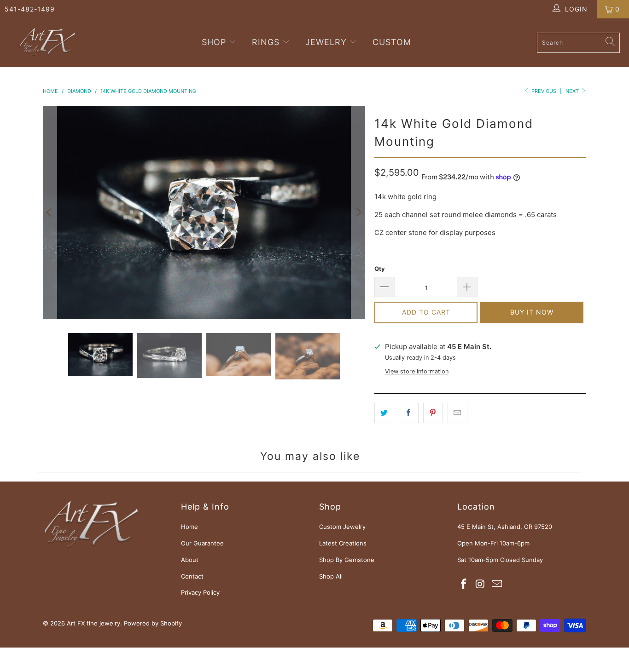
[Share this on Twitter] (384, 413)
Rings (266, 42)
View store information (416, 371)
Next (572, 91)
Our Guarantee (202, 543)
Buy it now (531, 312)
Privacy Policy (200, 592)
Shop (215, 42)
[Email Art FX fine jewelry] (497, 584)
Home (189, 526)
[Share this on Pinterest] (433, 413)
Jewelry (326, 42)
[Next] (358, 212)
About (189, 559)
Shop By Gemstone (346, 559)
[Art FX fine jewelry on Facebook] (464, 584)
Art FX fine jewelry (93, 623)
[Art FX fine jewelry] (47, 43)
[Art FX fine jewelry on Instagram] (481, 584)
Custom (392, 42)
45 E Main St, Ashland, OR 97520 (504, 526)
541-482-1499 (30, 9)
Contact (192, 576)
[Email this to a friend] (457, 413)
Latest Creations (343, 543)
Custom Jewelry (342, 526)
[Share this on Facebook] (409, 413)
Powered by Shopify (153, 623)
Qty (379, 268)
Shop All (331, 576)
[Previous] (49, 212)
